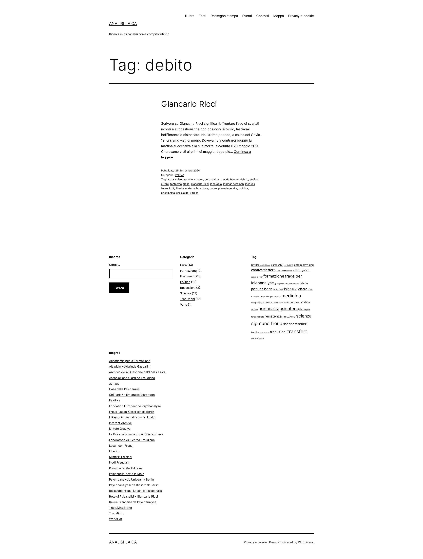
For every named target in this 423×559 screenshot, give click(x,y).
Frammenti (187, 276)
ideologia (216, 184)
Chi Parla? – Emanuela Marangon (132, 394)
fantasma (176, 184)
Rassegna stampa (224, 16)
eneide (254, 179)
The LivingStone (120, 507)
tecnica (255, 332)
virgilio (194, 192)
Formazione (188, 270)
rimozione (289, 316)
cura (277, 270)
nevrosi (269, 302)
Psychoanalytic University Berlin (131, 479)
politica (243, 188)
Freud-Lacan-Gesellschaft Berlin (131, 411)
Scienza (185, 293)
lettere (302, 289)
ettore (165, 184)
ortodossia (278, 303)
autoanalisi (277, 264)
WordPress (305, 542)
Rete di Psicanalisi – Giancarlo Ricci (133, 496)
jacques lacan (261, 289)
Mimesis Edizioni (120, 457)
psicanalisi (268, 308)
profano (254, 309)
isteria (304, 283)
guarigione (279, 284)
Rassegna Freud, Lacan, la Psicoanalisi (135, 490)
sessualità (182, 192)
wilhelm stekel (257, 338)
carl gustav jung (304, 264)
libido (310, 289)
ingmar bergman (233, 184)
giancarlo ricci (200, 184)
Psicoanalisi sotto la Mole (126, 474)
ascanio (188, 179)
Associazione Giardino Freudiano (132, 378)
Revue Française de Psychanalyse (132, 502)
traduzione (264, 333)
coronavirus (212, 179)
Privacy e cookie (301, 16)
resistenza (273, 316)
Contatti (262, 16)
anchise (177, 179)
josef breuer (278, 289)
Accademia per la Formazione (129, 361)
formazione (273, 276)
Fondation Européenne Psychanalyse (135, 406)
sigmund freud (266, 323)
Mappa (278, 16)
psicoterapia (292, 308)
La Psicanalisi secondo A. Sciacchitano (136, 434)
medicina (291, 295)
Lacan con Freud (121, 445)
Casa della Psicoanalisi (124, 389)
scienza (304, 315)
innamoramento (292, 283)
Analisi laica (123, 23)
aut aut (114, 383)
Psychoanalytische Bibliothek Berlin (134, 485)
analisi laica (265, 265)
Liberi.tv (114, 451)
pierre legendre (227, 188)
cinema (198, 179)
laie (294, 289)
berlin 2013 (288, 265)
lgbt (171, 188)
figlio (186, 184)
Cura (183, 265)
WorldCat (115, 519)
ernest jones (301, 270)
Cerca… (114, 264)
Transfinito (116, 513)
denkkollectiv (286, 270)
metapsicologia (257, 303)
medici (277, 296)
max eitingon (267, 296)
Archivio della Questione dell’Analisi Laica (137, 372)
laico (287, 289)
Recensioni (187, 287)
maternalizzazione (196, 188)
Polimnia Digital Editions (125, 468)
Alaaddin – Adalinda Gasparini (129, 366)
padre (213, 188)
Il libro (189, 16)
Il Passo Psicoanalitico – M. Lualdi (132, 417)
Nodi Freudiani (119, 462)
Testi (202, 16)
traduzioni (278, 332)
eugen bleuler (257, 277)
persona (294, 302)
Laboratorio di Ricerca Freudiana (132, 440)
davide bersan (230, 179)
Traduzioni (187, 299)
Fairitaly (114, 400)
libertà (180, 188)
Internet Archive (120, 423)
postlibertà (168, 192)
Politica (179, 175)
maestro (255, 296)
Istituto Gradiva (120, 428)
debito (244, 179)
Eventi (247, 16)
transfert (297, 331)
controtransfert (263, 270)
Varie (183, 304)
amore (255, 264)
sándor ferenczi (295, 324)
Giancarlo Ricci (189, 104)
